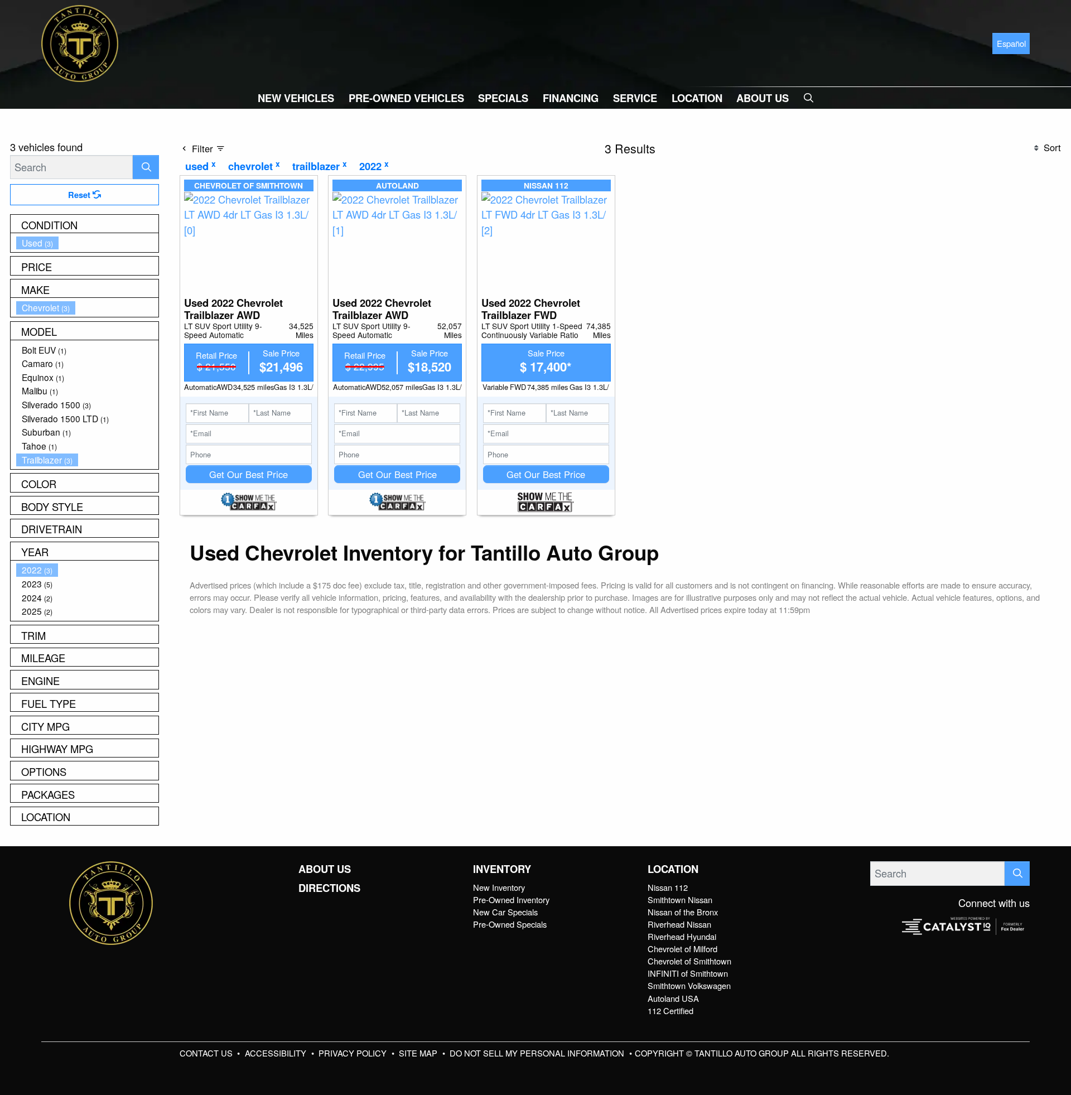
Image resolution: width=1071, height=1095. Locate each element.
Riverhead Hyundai (682, 936)
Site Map (419, 1053)
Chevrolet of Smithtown (689, 961)
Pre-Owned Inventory (511, 899)
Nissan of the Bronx (683, 912)
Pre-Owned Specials (510, 924)
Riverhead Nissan (679, 924)
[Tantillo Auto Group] (79, 42)
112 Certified (670, 1010)
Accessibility (276, 1053)
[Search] (146, 167)
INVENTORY (502, 869)
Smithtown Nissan (680, 899)
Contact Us (207, 1053)
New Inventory (499, 887)
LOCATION (673, 869)
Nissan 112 (668, 887)
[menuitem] (87, 243)
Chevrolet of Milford (682, 948)
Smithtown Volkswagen (689, 985)
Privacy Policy (354, 1053)
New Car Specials (505, 912)
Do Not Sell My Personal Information (538, 1053)
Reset (80, 195)
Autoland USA (673, 998)
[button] (295, 98)
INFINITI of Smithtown (688, 973)
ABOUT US (324, 869)
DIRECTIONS (329, 888)
